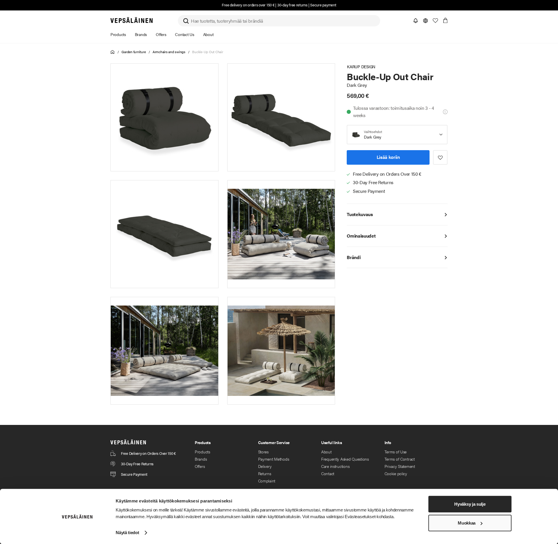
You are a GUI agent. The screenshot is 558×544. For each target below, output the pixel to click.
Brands (201, 459)
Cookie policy (395, 473)
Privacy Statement (399, 466)
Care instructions (335, 466)
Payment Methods (273, 459)
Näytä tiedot (127, 532)
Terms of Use (395, 452)
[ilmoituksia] (416, 21)
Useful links (331, 442)
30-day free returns (292, 5)
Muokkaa (466, 522)
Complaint (266, 481)
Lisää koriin (388, 157)
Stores (263, 452)
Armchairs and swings (169, 51)
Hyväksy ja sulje (469, 504)
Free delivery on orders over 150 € (248, 5)
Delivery (265, 466)
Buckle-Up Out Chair (207, 51)
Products (202, 452)
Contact (327, 473)
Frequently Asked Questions (345, 459)
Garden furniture (133, 51)
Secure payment (323, 5)
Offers (200, 466)
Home (112, 52)
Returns (264, 473)
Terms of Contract (399, 459)
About (326, 452)
